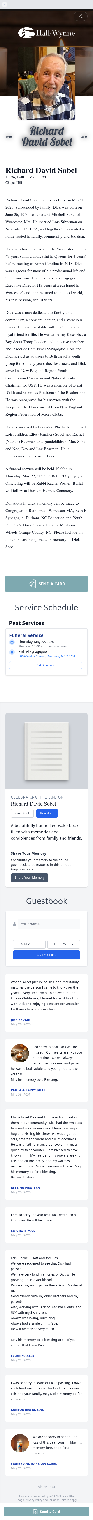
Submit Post (46, 954)
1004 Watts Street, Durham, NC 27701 (46, 656)
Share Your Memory (29, 877)
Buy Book (47, 813)
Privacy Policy (33, 1500)
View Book (22, 813)
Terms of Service (58, 1500)
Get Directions (46, 665)
